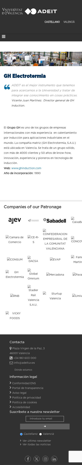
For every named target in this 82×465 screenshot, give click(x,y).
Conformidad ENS (24, 383)
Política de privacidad (26, 397)
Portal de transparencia (27, 388)
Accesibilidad (21, 407)
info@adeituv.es (24, 363)
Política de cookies (24, 402)
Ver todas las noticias (36, 444)
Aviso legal (19, 393)
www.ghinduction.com (26, 168)
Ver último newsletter (36, 441)
